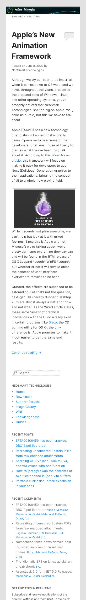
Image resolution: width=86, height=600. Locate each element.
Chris (19, 556)
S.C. (38, 566)
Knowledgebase (28, 417)
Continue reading (26, 352)
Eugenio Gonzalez (27, 533)
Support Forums (28, 402)
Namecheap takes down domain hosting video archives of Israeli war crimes (44, 547)
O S (41, 533)
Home (20, 392)
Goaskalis (51, 533)
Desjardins (47, 576)
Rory (30, 552)
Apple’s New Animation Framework (33, 45)
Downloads (24, 397)
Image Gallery (26, 407)
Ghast (19, 518)
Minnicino (62, 510)
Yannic (51, 510)
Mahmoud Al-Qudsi (28, 514)
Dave (63, 552)
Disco (53, 322)
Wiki (19, 412)
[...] (27, 518)
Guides (21, 422)
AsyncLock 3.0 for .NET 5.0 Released (43, 571)
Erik (61, 533)
